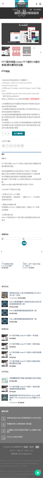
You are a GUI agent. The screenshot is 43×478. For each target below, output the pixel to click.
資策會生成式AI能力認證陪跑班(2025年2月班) (24, 418)
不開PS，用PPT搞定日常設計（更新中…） (31, 265)
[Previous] (5, 34)
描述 (3, 154)
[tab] (21, 154)
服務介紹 (12, 450)
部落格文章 (20, 450)
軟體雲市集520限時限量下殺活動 (19, 424)
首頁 (18, 11)
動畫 (24, 11)
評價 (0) (4, 158)
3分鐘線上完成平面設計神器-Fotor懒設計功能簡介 (24, 431)
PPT (6, 141)
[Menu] (3, 3)
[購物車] (40, 3)
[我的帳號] (36, 3)
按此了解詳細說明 (32, 99)
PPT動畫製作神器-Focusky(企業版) (8, 265)
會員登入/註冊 (29, 450)
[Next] (38, 34)
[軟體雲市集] (21, 3)
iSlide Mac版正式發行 (15, 437)
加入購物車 (18, 133)
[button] (38, 473)
